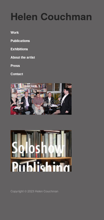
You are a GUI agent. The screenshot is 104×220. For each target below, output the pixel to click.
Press (15, 65)
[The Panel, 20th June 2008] (41, 98)
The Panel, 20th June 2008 (46, 119)
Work (15, 32)
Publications (20, 40)
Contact (17, 73)
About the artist (23, 57)
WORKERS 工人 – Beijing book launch (41, 164)
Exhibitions (19, 49)
